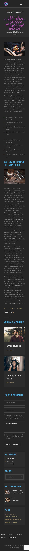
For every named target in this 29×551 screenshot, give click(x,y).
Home (10, 31)
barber (13, 514)
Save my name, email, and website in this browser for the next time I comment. (15, 416)
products (17, 519)
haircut (9, 519)
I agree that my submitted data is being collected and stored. (14, 436)
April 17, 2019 (10, 350)
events (15, 517)
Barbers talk (10, 458)
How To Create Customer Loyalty (17, 492)
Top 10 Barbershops (15, 500)
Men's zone (9, 461)
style (12, 308)
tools (20, 308)
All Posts (15, 31)
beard (8, 517)
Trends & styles (11, 464)
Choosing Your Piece (13, 377)
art (6, 308)
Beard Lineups (13, 346)
